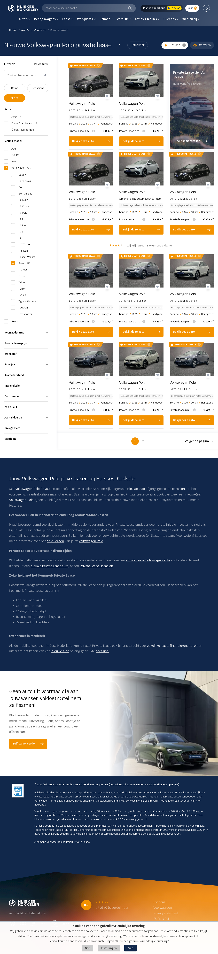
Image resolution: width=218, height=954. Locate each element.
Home (13, 30)
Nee (87, 948)
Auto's (25, 30)
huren (194, 646)
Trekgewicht (12, 428)
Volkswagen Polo (21, 500)
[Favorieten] (206, 8)
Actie (7, 109)
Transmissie (12, 385)
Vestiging (10, 438)
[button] (199, 441)
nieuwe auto (136, 489)
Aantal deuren (13, 417)
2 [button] (143, 441)
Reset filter (41, 64)
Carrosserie (11, 396)
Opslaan (175, 45)
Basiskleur (10, 407)
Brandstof (10, 353)
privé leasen (55, 541)
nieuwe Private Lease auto (49, 566)
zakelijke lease (157, 646)
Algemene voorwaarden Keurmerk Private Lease (62, 841)
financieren (178, 646)
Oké (130, 948)
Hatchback (138, 45)
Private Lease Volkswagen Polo (148, 560)
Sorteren (205, 45)
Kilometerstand (14, 375)
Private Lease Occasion (96, 566)
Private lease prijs (15, 343)
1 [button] (135, 441)
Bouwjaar (10, 364)
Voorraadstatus (14, 332)
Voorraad (40, 30)
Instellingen (109, 948)
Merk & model (13, 141)
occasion (178, 489)
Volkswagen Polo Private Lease (37, 489)
